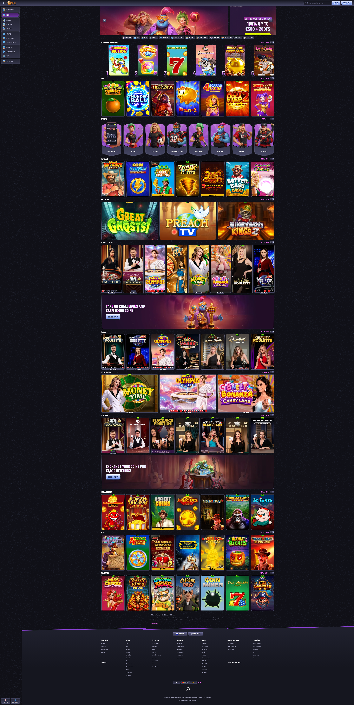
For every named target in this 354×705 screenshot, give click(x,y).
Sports (104, 119)
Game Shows (106, 372)
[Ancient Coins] (163, 512)
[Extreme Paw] (188, 593)
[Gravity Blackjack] (213, 435)
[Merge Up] (147, 60)
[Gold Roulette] (213, 352)
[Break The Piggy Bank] (235, 60)
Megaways (128, 661)
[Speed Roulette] (111, 269)
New (102, 78)
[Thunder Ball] (138, 98)
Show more (154, 624)
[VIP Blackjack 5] (237, 435)
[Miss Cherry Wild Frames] (113, 593)
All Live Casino (155, 667)
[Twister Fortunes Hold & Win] (188, 179)
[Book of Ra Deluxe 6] (213, 512)
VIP (253, 658)
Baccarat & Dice (155, 661)
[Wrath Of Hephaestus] (163, 98)
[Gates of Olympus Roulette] (155, 269)
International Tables (156, 655)
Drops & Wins (180, 652)
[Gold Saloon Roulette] (242, 269)
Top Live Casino (107, 242)
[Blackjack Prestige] (163, 435)
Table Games (129, 672)
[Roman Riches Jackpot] (138, 512)
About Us (103, 643)
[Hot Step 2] (237, 98)
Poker (153, 664)
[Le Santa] (262, 512)
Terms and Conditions (234, 662)
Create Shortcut (104, 649)
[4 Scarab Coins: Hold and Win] (213, 98)
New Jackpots (180, 649)
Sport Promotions (257, 646)
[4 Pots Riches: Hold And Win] (138, 552)
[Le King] (264, 60)
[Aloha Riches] (237, 552)
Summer (128, 652)
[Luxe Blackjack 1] (138, 435)
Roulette (105, 332)
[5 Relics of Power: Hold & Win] (213, 179)
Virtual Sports (205, 649)
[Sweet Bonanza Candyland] (220, 269)
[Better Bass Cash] (237, 179)
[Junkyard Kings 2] (245, 221)
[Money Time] (198, 269)
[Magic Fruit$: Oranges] (113, 98)
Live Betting (205, 646)
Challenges (255, 649)
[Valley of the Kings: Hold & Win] (138, 593)
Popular (104, 159)
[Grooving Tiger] (163, 593)
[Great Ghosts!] (129, 221)
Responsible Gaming (232, 646)
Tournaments (256, 655)
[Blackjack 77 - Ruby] (133, 269)
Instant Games (129, 667)
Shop (254, 652)
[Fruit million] (176, 60)
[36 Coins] (188, 512)
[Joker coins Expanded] (262, 98)
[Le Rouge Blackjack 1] (262, 435)
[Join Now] (140, 29)
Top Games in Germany (109, 42)
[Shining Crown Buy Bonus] (163, 552)
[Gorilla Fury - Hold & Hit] (237, 512)
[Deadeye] (262, 593)
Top (127, 643)
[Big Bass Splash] (113, 179)
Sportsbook (204, 643)
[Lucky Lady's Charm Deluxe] (262, 179)
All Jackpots (180, 658)
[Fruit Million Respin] (237, 593)
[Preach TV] (187, 221)
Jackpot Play (180, 655)
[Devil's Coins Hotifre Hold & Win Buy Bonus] (113, 512)
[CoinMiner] (213, 593)
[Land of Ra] (177, 269)
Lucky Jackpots (180, 646)
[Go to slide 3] (189, 31)
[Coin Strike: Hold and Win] (138, 179)
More (199, 682)
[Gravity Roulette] (262, 352)
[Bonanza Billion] (118, 60)
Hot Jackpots (106, 492)
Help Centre (103, 646)
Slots (103, 532)
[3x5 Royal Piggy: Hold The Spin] (188, 98)
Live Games (129, 664)
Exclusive (105, 199)
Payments (104, 662)
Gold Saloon (154, 646)
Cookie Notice (231, 649)
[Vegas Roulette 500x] (188, 352)
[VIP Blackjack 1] (188, 435)
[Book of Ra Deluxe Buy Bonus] (262, 552)
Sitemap (103, 652)
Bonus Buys (128, 658)
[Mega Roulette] (264, 269)
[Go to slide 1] (183, 31)
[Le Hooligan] (206, 60)
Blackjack (105, 415)
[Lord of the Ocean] (188, 552)
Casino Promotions (257, 643)
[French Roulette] (237, 352)
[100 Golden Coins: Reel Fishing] (163, 179)
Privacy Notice (231, 643)
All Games (105, 573)
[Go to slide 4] (191, 31)
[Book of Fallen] (113, 552)
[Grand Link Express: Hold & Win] (213, 552)
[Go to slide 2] (186, 31)
